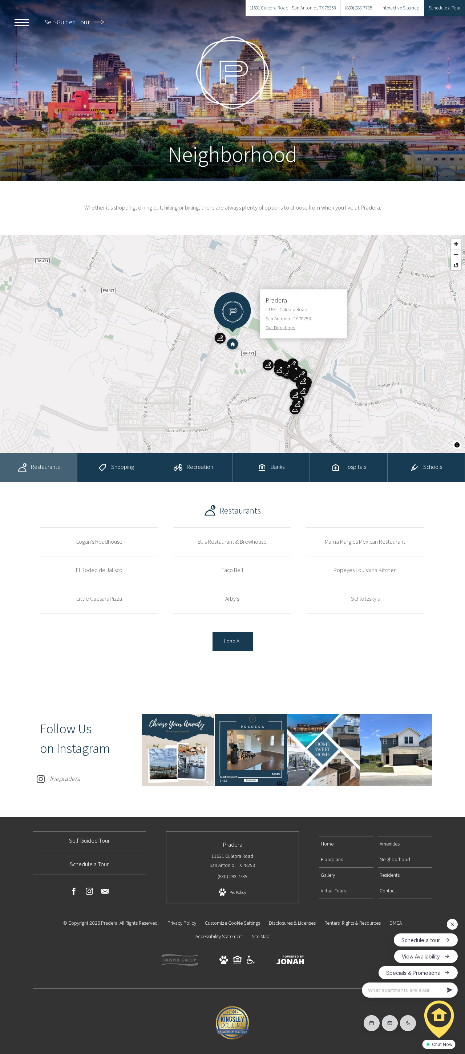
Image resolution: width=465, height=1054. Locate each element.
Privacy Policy (181, 923)
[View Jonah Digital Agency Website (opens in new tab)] (290, 961)
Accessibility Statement (219, 936)
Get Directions (280, 327)
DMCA (395, 923)
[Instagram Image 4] (396, 750)
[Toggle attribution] (457, 445)
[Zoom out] (456, 254)
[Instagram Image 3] (323, 750)
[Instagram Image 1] (178, 750)
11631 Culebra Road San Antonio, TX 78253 (232, 860)
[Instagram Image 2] (251, 750)
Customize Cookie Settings (232, 923)
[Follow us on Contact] (105, 893)
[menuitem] (346, 844)
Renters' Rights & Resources (352, 923)
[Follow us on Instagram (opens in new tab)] (89, 893)
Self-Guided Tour (68, 22)
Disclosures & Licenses (292, 923)
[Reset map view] (456, 265)
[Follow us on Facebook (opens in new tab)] (73, 893)
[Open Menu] (22, 22)
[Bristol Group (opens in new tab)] (179, 964)
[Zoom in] (456, 244)
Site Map (261, 936)
